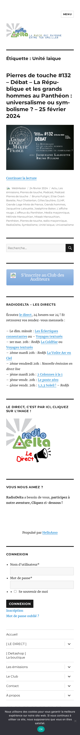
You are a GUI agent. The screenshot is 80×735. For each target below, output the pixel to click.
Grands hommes (54, 204)
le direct (25, 315)
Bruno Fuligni (41, 196)
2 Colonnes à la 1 (50, 374)
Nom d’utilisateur (24, 564)
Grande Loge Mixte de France (24, 204)
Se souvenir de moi (33, 591)
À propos (13, 695)
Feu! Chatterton (27, 200)
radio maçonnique (55, 220)
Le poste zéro (48, 380)
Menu (67, 14)
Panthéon (12, 220)
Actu (54, 188)
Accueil (11, 634)
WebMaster (19, 188)
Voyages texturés (49, 336)
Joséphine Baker (45, 208)
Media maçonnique (56, 212)
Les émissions (17, 667)
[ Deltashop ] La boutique (16, 655)
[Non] (75, 721)
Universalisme (65, 224)
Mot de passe (21, 578)
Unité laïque (47, 224)
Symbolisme (30, 224)
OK (41, 729)
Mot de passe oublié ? (22, 616)
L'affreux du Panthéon (29, 212)
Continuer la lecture (21, 178)
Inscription (14, 610)
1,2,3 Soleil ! (47, 385)
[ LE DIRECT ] (16, 644)
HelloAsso (50, 532)
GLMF (60, 200)
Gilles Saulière (47, 200)
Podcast (48, 192)
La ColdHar (49, 342)
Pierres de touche (31, 192)
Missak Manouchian (47, 216)
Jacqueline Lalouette (19, 208)
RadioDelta (13, 224)
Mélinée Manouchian (19, 216)
